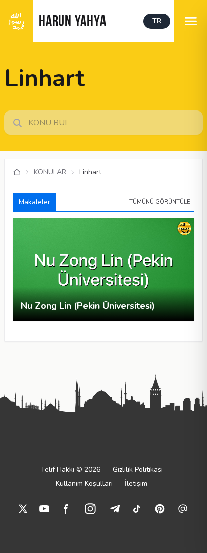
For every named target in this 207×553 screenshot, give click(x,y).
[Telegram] (115, 509)
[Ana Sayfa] (17, 172)
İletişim (136, 483)
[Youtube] (44, 509)
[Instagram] (90, 509)
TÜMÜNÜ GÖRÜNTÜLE (159, 202)
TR (156, 21)
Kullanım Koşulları (84, 483)
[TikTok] (137, 509)
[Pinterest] (160, 509)
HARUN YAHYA (72, 22)
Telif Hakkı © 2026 (70, 469)
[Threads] (183, 509)
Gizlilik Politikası (138, 469)
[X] (23, 509)
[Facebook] (66, 509)
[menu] (190, 21)
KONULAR (50, 172)
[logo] (16, 21)
